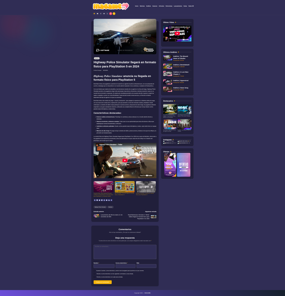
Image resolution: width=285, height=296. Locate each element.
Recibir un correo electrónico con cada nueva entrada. (110, 277)
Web (138, 263)
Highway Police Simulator (100, 207)
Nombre (96, 263)
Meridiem (110, 207)
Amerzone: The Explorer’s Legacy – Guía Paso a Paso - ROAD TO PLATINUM (169, 116)
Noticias (97, 58)
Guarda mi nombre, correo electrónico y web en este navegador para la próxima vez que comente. (120, 270)
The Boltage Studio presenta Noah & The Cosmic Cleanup (184, 115)
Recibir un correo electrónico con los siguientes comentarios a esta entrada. (115, 273)
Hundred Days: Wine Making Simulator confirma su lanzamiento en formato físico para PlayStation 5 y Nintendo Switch (103, 195)
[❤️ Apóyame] (110, 13)
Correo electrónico (122, 263)
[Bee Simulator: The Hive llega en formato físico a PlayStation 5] (125, 186)
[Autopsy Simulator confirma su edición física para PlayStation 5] (146, 186)
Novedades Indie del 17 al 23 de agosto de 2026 (169, 130)
